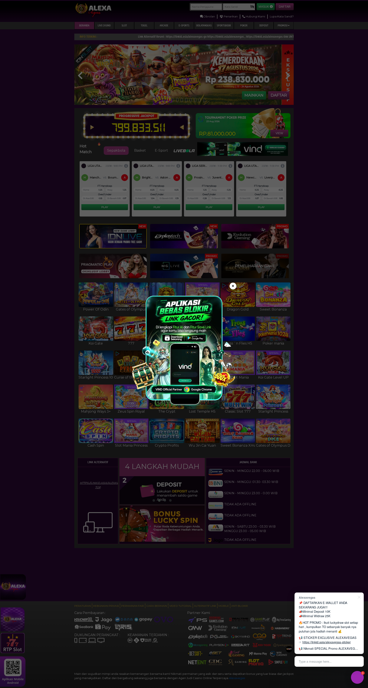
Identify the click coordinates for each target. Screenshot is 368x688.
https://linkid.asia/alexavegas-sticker (326, 642)
